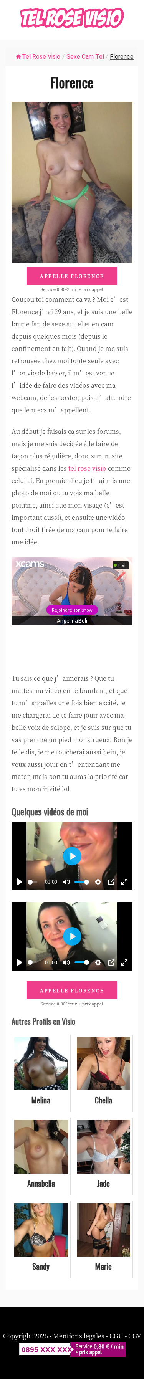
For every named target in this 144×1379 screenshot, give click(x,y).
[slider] (32, 882)
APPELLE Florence (72, 276)
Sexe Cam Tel (85, 56)
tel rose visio (87, 468)
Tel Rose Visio (41, 56)
